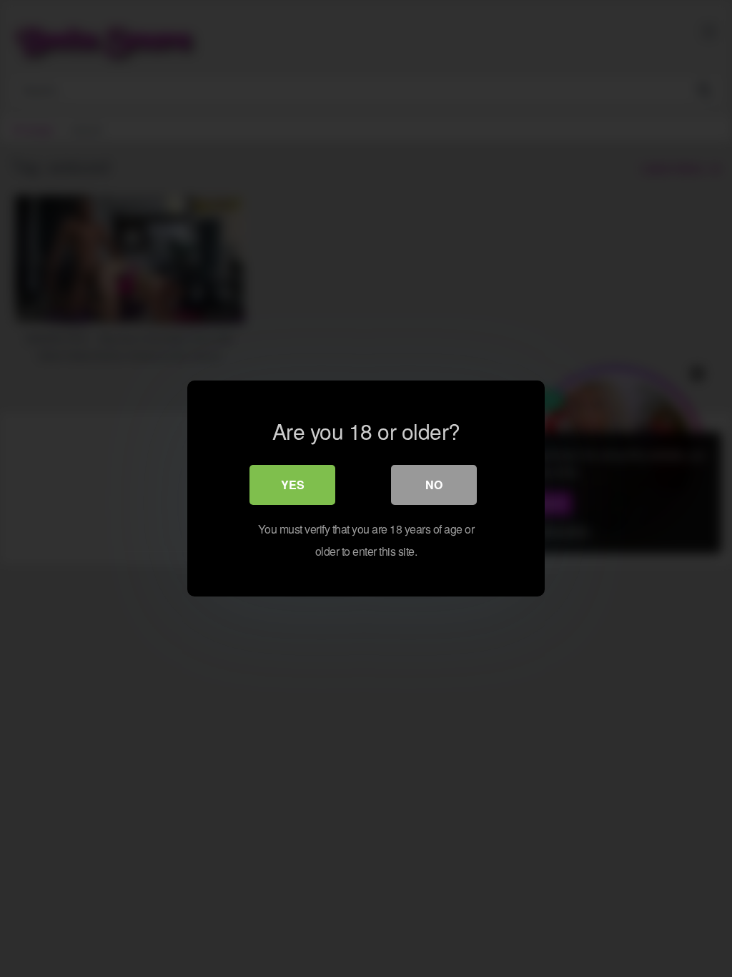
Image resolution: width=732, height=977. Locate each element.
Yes (293, 484)
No (433, 484)
